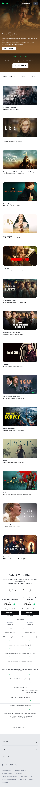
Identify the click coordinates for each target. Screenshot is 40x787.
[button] (9, 76)
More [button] (7, 40)
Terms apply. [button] (33, 713)
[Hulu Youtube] (13, 764)
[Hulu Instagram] (16, 764)
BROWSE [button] (5, 742)
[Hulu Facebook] (4, 764)
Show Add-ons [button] (18, 727)
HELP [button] (4, 749)
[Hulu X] (8, 764)
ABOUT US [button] (6, 756)
